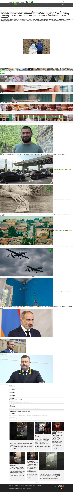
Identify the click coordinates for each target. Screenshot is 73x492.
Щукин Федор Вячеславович (4, 384)
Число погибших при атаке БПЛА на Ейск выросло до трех (18, 393)
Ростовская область (23, 8)
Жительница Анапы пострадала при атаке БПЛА (16, 390)
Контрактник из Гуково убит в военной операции (17, 388)
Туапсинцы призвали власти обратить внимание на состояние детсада (63, 291)
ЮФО (51, 8)
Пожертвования (16, 485)
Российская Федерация (17, 8)
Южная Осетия (44, 8)
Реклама (13, 485)
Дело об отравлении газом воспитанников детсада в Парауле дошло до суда (21, 402)
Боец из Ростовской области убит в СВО (15, 399)
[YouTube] (63, 486)
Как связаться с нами (21, 485)
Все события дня (12, 404)
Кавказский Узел (16, 2)
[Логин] (62, 4)
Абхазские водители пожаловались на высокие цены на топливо (62, 169)
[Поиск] (61, 4)
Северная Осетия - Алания (29, 8)
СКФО (33, 8)
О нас (10, 485)
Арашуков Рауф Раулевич (3, 354)
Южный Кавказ (48, 8)
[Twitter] (57, 486)
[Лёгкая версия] (61, 1)
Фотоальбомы (5, 10)
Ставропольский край (37, 8)
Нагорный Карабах (11, 8)
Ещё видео (36, 482)
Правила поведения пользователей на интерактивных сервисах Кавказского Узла (33, 485)
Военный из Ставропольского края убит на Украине (17, 396)
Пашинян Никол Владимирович (4, 338)
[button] (7, 69)
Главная (1, 10)
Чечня (41, 8)
